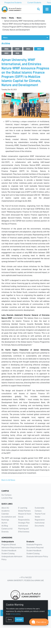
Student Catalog (7, 554)
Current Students (34, 3)
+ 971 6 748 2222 (25, 577)
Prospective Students (13, 3)
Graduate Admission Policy (37, 557)
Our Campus (6, 495)
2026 (6, 49)
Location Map (6, 498)
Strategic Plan (24, 523)
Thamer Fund (40, 514)
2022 (6, 53)
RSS (17, 53)
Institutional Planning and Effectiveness (23, 529)
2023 (39, 49)
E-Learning (22, 508)
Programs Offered (8, 545)
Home (3, 18)
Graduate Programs (34, 545)
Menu (5, 38)
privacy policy (15, 614)
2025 (17, 49)
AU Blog (4, 526)
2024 (28, 49)
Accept (19, 620)
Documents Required (34, 548)
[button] (39, 622)
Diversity (5, 532)
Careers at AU (7, 529)
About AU (5, 508)
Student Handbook (8, 551)
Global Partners (24, 511)
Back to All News (8, 480)
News (19, 18)
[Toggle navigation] (47, 9)
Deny (10, 620)
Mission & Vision (24, 514)
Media (11, 18)
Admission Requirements (11, 548)
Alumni (4, 523)
